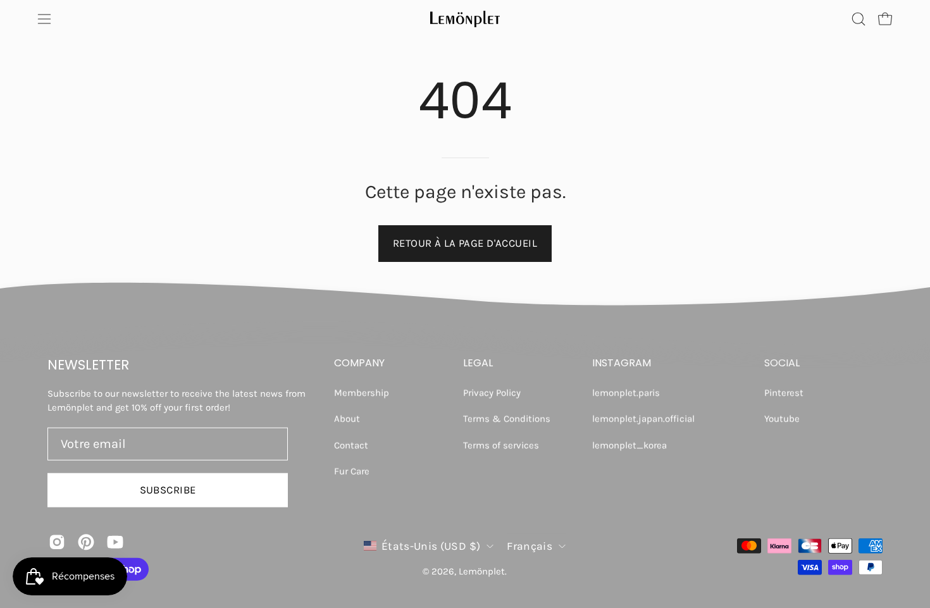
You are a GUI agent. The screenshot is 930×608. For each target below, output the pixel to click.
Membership (361, 393)
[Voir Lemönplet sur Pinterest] (86, 541)
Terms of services (501, 444)
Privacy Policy (492, 393)
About (347, 419)
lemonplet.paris (626, 393)
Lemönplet (482, 571)
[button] (858, 19)
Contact (351, 444)
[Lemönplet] (465, 19)
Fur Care (351, 470)
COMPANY (359, 363)
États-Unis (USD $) (430, 545)
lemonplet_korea (629, 444)
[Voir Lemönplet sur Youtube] (115, 541)
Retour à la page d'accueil (465, 243)
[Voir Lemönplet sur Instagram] (56, 541)
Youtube (782, 419)
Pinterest (783, 393)
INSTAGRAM (621, 363)
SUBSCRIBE (168, 489)
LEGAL (478, 363)
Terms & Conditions (506, 419)
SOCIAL (782, 363)
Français (529, 545)
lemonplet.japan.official (643, 419)
